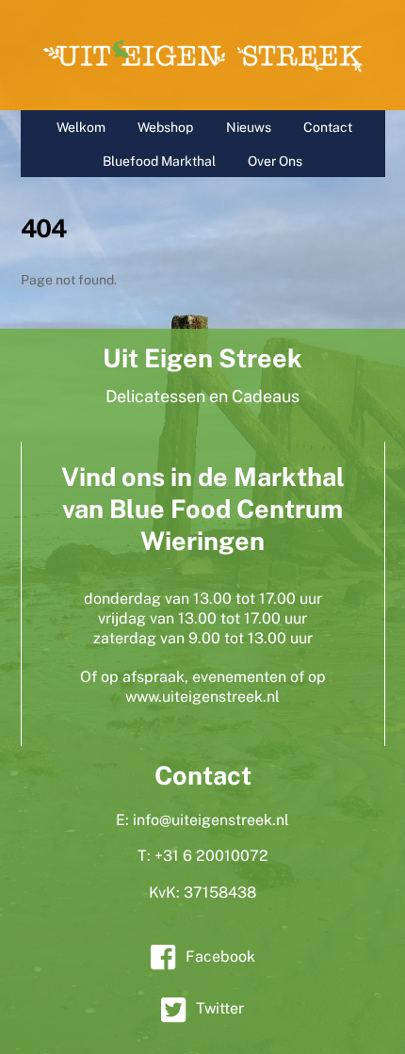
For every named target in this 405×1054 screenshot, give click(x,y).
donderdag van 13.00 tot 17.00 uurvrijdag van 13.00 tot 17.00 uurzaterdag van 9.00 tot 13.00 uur (203, 618)
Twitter (220, 1008)
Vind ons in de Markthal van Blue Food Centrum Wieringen (203, 509)
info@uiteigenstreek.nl (211, 820)
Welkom (81, 127)
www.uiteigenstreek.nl (202, 696)
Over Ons (275, 161)
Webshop (165, 127)
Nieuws (248, 127)
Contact (327, 127)
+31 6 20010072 (211, 856)
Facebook (220, 956)
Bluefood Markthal (159, 161)
